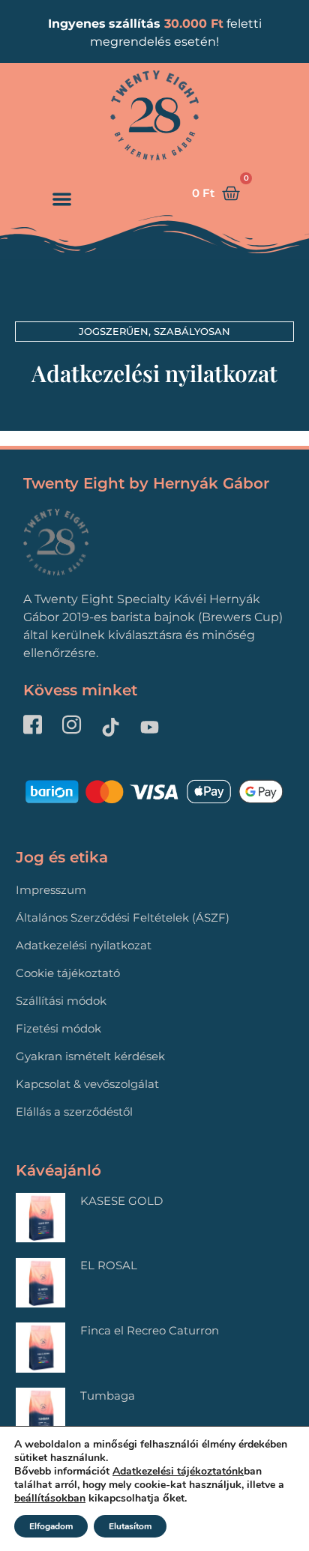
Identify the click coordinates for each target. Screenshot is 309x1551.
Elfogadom (51, 1526)
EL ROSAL (108, 1265)
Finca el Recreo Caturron (149, 1330)
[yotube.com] (153, 727)
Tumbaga (107, 1395)
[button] (61, 199)
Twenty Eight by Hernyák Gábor (146, 483)
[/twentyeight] (36, 727)
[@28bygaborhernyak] (114, 727)
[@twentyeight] (75, 727)
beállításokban (50, 1498)
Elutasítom (130, 1526)
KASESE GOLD (121, 1201)
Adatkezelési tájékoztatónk (178, 1471)
